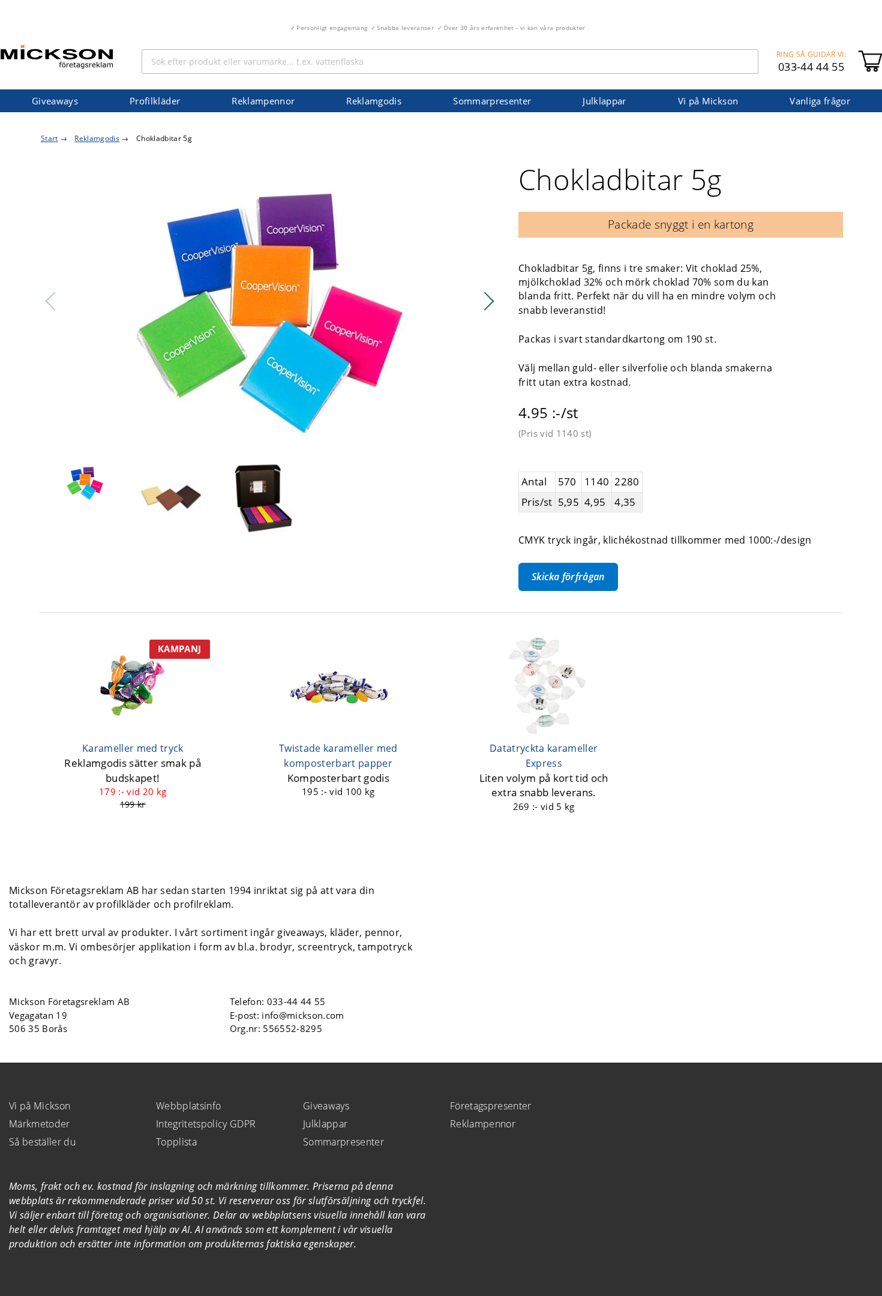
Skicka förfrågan (568, 576)
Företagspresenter (491, 1105)
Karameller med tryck (133, 748)
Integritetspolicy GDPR (206, 1123)
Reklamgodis (373, 101)
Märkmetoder (39, 1123)
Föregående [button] (51, 301)
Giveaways (55, 101)
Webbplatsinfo (188, 1105)
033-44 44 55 (811, 66)
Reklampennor (263, 101)
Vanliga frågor (820, 101)
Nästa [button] (488, 301)
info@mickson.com (303, 1015)
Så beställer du (42, 1141)
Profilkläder (155, 101)
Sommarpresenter (492, 101)
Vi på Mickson (708, 101)
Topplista (176, 1141)
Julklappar (604, 101)
